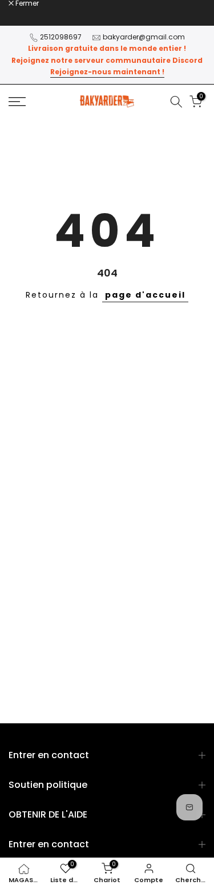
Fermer (26, 3)
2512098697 (61, 37)
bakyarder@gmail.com (144, 37)
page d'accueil (145, 295)
